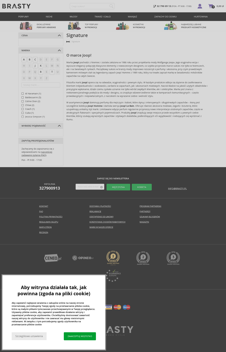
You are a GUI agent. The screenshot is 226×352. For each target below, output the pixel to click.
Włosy (73, 16)
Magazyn (144, 222)
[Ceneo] (52, 261)
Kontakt (43, 206)
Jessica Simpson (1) (35, 116)
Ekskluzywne (46, 26)
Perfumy (23, 16)
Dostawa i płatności (100, 206)
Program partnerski (150, 206)
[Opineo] (113, 264)
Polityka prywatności (50, 216)
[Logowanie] (200, 6)
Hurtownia (201, 16)
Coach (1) (30, 109)
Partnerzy (145, 211)
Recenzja (43, 232)
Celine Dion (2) (32, 101)
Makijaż (132, 16)
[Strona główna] (67, 42)
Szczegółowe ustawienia (29, 336)
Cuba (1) (29, 112)
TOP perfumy (91, 26)
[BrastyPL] (82, 259)
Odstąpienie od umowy (101, 216)
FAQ (41, 211)
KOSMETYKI (139, 26)
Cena (25, 35)
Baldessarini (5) (33, 97)
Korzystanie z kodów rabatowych (107, 222)
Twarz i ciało (103, 16)
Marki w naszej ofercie (101, 227)
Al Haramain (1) (33, 93)
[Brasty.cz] (113, 334)
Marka (26, 50)
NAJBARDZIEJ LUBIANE (193, 26)
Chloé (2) (29, 105)
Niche (49, 16)
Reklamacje (95, 211)
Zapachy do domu (165, 16)
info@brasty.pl (177, 188)
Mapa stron (45, 227)
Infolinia (49, 187)
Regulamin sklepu (48, 222)
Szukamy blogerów (150, 216)
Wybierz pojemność (34, 125)
